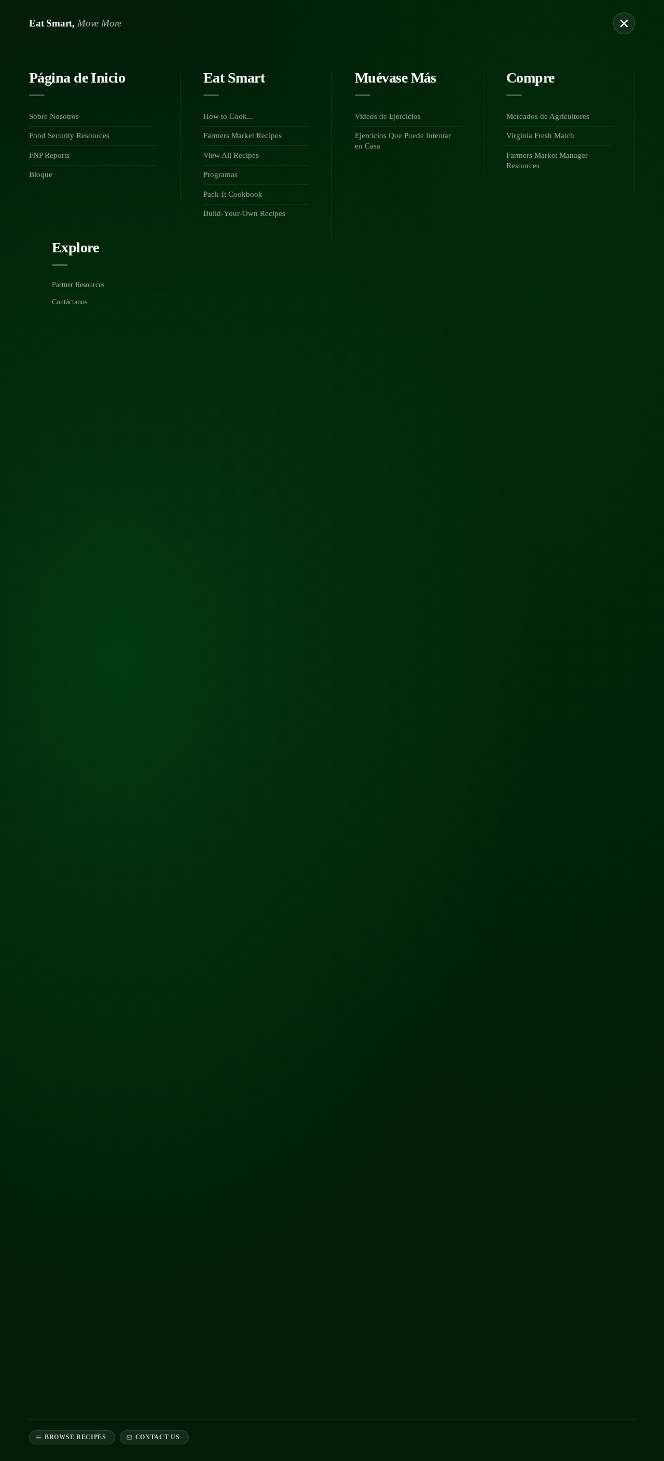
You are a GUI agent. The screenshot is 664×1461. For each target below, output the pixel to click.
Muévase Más (395, 78)
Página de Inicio (77, 78)
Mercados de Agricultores (547, 116)
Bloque (40, 174)
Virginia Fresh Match (540, 135)
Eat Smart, (75, 23)
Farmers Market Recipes (242, 135)
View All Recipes (231, 155)
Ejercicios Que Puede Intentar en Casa (403, 140)
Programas (220, 174)
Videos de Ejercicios (388, 116)
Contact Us (157, 1437)
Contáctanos (69, 302)
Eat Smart (234, 78)
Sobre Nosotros (54, 116)
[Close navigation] (624, 23)
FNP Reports (49, 155)
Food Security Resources (69, 135)
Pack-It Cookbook (232, 194)
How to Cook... (228, 116)
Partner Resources (78, 285)
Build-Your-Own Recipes (244, 213)
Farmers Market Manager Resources (547, 160)
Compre (530, 78)
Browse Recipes (75, 1437)
